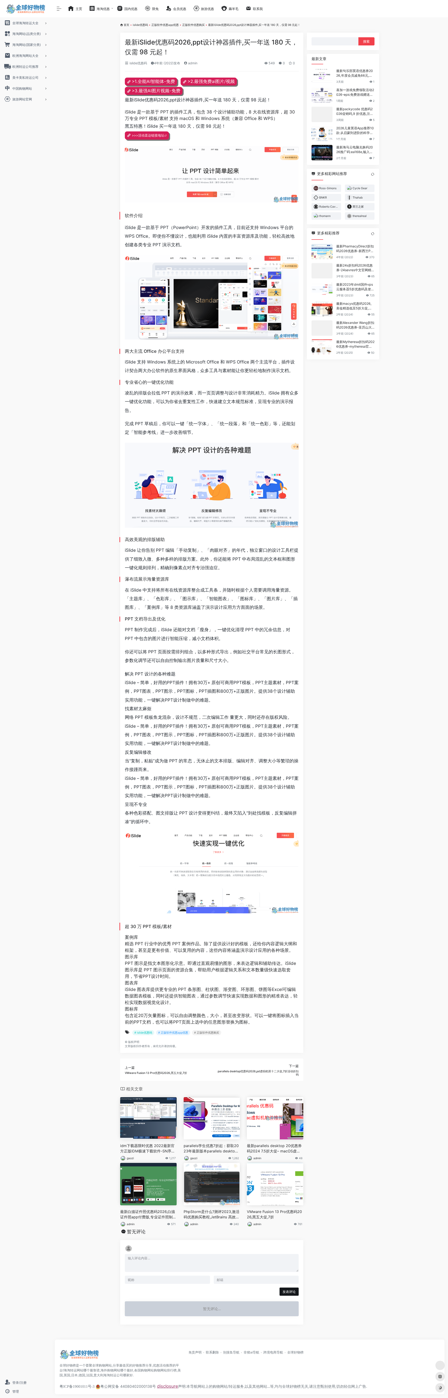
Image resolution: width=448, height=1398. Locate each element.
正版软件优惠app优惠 (165, 25)
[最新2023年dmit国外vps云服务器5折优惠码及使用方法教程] (322, 290)
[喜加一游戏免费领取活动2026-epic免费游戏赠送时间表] (322, 95)
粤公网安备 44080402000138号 (128, 1386)
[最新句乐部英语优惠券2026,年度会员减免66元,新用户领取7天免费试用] (322, 76)
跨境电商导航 (273, 1352)
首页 (126, 25)
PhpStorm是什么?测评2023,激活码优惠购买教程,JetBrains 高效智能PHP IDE (211, 1214)
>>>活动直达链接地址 (148, 135)
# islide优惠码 (143, 1032)
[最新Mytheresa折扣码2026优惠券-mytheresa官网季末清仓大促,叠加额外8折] (322, 347)
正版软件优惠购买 (193, 25)
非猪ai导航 (251, 1352)
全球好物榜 (295, 1352)
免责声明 (195, 1352)
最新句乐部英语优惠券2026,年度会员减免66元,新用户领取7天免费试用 (354, 73)
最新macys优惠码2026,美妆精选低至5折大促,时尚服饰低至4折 (354, 306)
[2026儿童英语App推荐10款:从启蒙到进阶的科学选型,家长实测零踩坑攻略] (322, 133)
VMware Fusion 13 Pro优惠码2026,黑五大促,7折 (274, 1214)
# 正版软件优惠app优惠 (173, 1032)
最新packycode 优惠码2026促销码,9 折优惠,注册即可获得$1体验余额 (354, 111)
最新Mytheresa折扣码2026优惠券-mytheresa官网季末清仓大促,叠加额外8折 (355, 344)
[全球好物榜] (79, 1356)
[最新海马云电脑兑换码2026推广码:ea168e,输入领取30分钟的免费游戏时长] (322, 152)
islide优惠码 (140, 25)
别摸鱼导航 (231, 1352)
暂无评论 (136, 1231)
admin (192, 63)
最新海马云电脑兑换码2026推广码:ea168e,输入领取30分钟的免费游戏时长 (354, 149)
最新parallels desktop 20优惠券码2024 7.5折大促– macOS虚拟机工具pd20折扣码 (274, 1148)
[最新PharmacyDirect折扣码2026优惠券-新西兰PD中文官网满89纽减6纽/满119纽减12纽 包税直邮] (322, 251)
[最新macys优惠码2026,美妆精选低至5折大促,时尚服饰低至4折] (322, 309)
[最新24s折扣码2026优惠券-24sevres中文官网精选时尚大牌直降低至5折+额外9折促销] (322, 270)
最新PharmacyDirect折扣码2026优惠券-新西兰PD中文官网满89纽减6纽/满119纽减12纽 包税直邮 (355, 248)
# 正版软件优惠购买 (206, 1032)
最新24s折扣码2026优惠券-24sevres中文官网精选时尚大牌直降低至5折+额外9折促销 (355, 267)
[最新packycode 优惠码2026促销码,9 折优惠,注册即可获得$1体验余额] (322, 114)
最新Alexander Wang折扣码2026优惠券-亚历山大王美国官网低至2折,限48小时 (355, 325)
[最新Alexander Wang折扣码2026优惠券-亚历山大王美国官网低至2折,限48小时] (322, 328)
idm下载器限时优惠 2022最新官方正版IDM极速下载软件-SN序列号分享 (147, 1148)
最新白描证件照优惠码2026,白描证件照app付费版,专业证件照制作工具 (148, 1214)
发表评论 (289, 1292)
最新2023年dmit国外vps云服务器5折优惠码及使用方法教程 (355, 286)
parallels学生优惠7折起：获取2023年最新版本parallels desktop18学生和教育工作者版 (211, 1148)
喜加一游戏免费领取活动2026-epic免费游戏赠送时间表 (355, 92)
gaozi (130, 1158)
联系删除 (212, 1352)
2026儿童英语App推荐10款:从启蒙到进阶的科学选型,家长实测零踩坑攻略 (355, 130)
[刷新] (372, 174)
